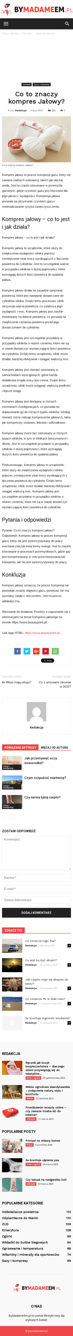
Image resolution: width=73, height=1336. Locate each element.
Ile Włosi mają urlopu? (16, 682)
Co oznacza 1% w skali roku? (45, 998)
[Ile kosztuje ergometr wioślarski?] (12, 1023)
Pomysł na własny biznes (43, 1140)
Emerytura (10, 1230)
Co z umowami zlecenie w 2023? (55, 684)
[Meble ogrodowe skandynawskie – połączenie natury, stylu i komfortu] (12, 1092)
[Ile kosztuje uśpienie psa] (12, 1165)
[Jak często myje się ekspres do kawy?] (12, 984)
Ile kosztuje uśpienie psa (42, 1160)
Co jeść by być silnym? (41, 960)
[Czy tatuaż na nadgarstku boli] (12, 1185)
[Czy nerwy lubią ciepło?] (12, 802)
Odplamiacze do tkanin (20, 1218)
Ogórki (7, 1236)
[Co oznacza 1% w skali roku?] (12, 1004)
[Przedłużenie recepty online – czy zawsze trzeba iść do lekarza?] (12, 1113)
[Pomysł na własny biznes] (12, 1146)
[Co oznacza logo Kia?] (12, 946)
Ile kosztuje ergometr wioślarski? (48, 1018)
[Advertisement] (36, 60)
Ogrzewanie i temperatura (22, 1248)
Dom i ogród (33, 1077)
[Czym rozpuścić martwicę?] (12, 782)
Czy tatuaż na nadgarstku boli (46, 1179)
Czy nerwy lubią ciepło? (42, 797)
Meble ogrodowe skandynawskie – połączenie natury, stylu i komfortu (48, 1090)
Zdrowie (26, 84)
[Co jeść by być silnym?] (12, 965)
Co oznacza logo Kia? (40, 940)
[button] (67, 23)
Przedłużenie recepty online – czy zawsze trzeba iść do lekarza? (46, 1111)
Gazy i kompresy (41, 84)
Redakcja (21, 110)
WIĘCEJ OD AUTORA (54, 747)
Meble (30, 1098)
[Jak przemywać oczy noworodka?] (12, 763)
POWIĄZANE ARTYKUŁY (20, 747)
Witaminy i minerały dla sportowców (30, 1254)
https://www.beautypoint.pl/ (42, 633)
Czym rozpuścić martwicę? (45, 778)
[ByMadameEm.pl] (36, 9)
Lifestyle (31, 1183)
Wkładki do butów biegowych (25, 1242)
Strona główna (10, 33)
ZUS (5, 1224)
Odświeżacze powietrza (20, 1212)
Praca (29, 1144)
